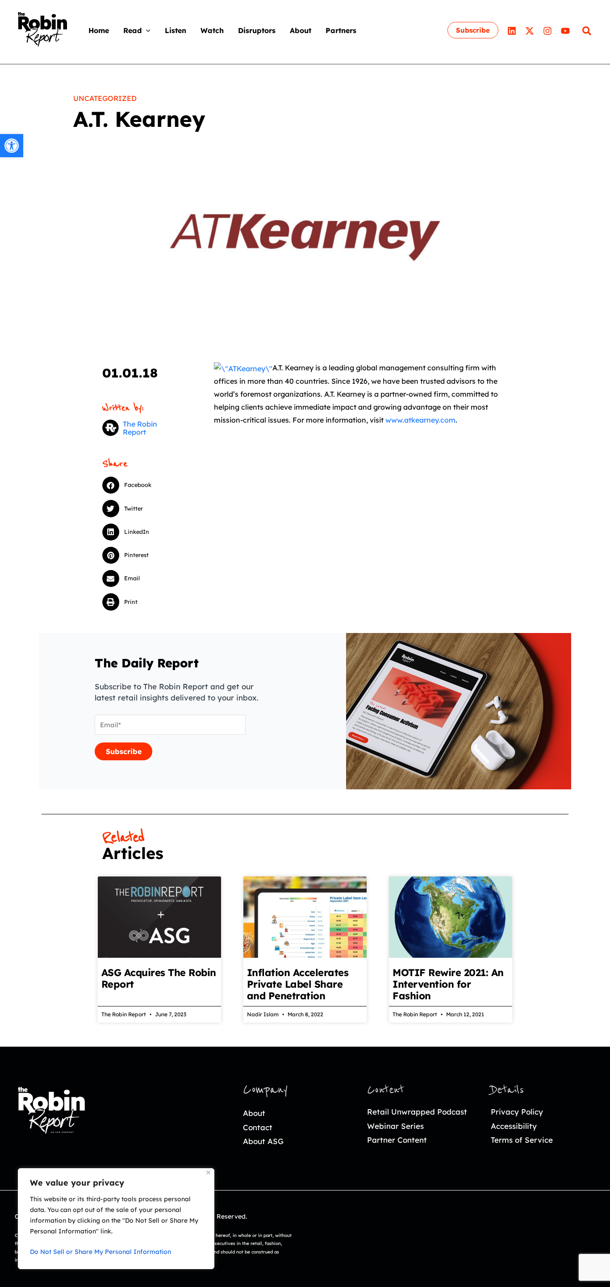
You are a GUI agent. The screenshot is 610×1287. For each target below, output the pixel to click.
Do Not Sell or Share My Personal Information (100, 1252)
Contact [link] (257, 1127)
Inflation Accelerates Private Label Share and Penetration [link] (298, 984)
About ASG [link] (263, 1141)
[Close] (208, 1172)
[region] (116, 1218)
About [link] (254, 1113)
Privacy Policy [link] (517, 1111)
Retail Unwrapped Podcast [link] (417, 1111)
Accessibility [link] (514, 1126)
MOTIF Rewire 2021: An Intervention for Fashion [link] (448, 984)
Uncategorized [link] (105, 98)
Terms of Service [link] (522, 1139)
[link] (11, 145)
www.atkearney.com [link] (420, 419)
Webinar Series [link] (395, 1126)
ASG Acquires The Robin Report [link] (158, 978)
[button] (146, 30)
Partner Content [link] (397, 1139)
